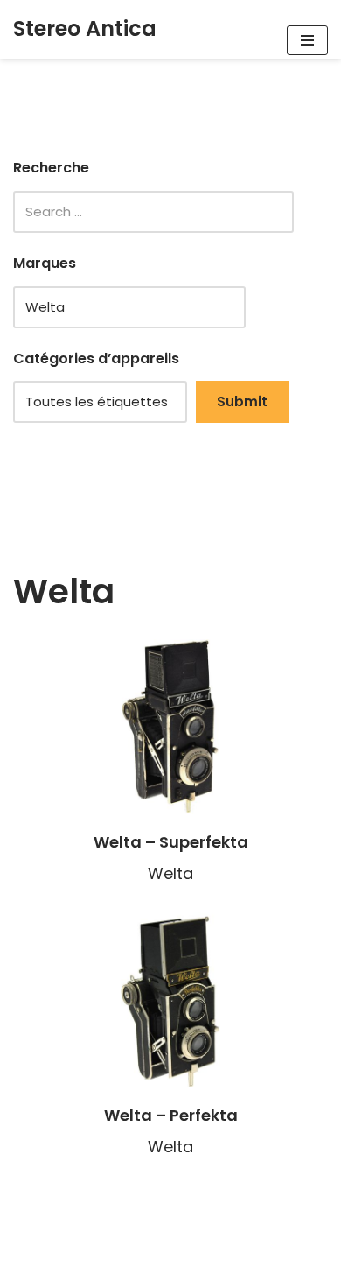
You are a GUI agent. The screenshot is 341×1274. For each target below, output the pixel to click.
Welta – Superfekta (171, 842)
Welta (170, 873)
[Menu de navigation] (307, 40)
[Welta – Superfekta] (170, 726)
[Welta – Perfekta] (170, 999)
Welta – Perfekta (171, 1115)
